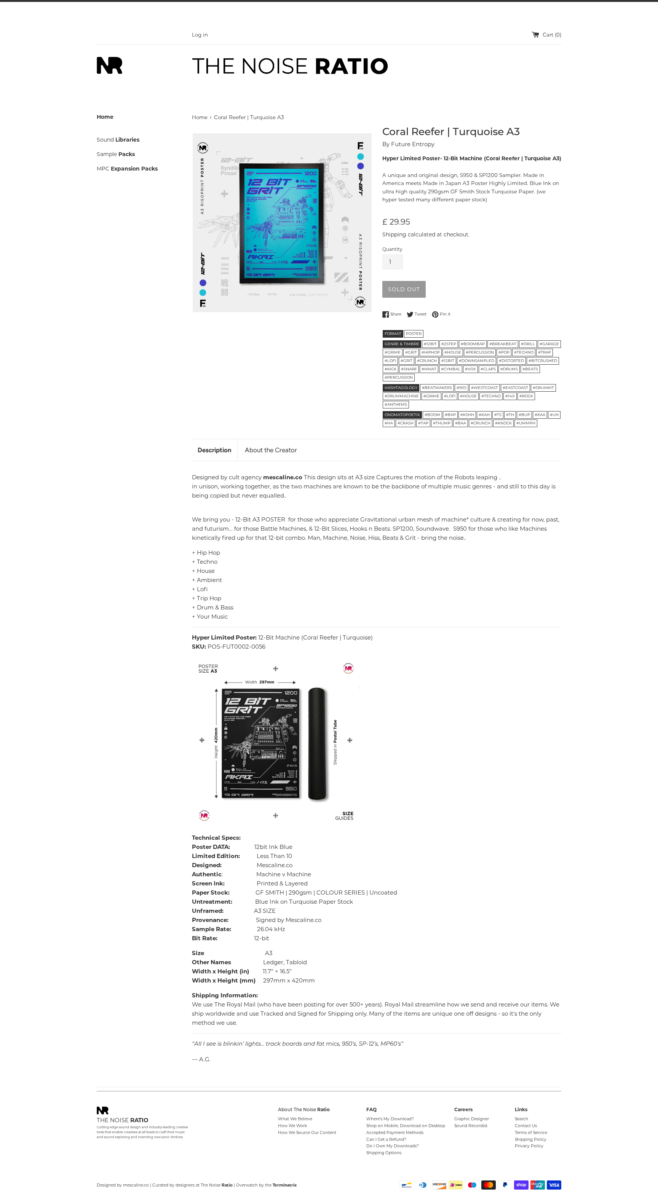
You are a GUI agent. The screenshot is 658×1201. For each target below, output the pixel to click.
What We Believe (295, 1118)
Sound (118, 139)
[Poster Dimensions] (276, 741)
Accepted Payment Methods (394, 1132)
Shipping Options (383, 1152)
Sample (116, 154)
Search (521, 1118)
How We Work (292, 1125)
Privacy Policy (529, 1146)
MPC (127, 168)
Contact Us (526, 1125)
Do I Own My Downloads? (392, 1146)
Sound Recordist (470, 1125)
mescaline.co (136, 1185)
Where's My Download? (390, 1118)
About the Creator (271, 450)
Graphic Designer (471, 1118)
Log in (200, 35)
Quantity (392, 249)
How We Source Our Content (307, 1132)
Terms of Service (531, 1132)
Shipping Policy (530, 1139)
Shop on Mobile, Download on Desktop (405, 1125)
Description (215, 450)
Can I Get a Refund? (386, 1139)
